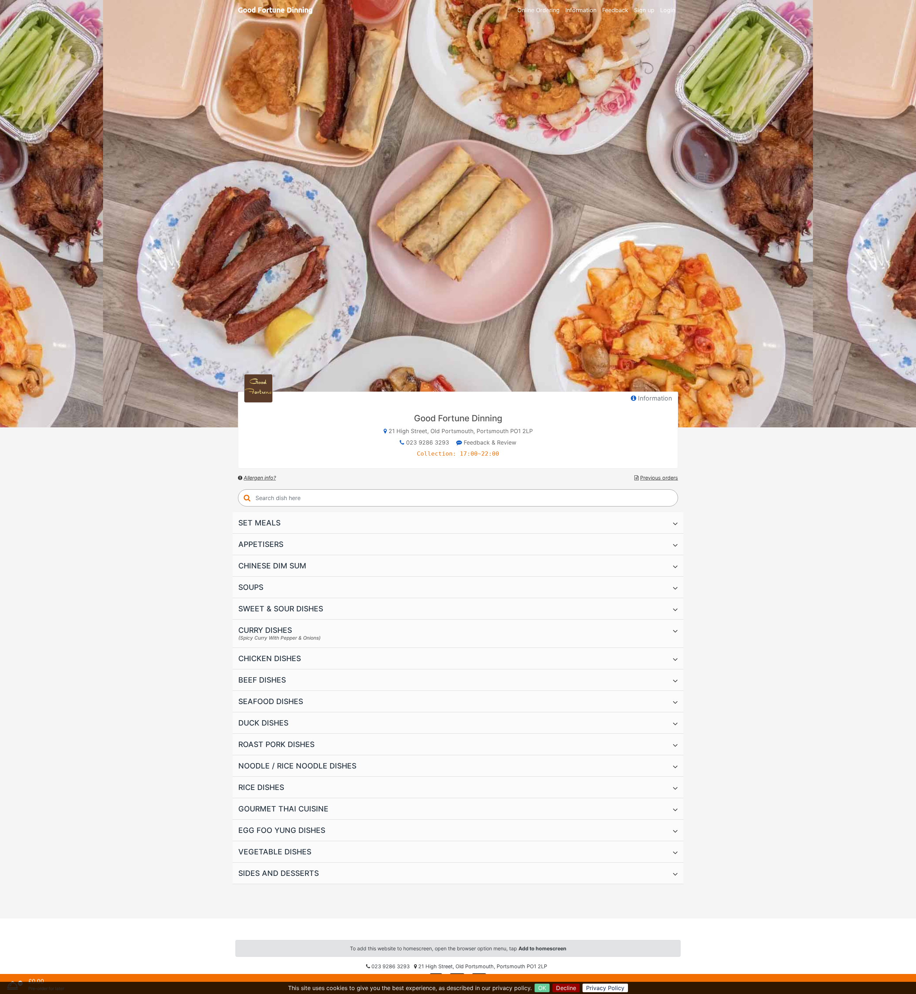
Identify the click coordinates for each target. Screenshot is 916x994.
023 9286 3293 (427, 442)
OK (542, 987)
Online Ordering (538, 10)
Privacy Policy (605, 987)
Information (580, 10)
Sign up (644, 10)
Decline (566, 987)
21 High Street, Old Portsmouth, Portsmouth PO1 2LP (461, 431)
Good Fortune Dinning (275, 10)
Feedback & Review (489, 442)
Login (667, 10)
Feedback (615, 10)
